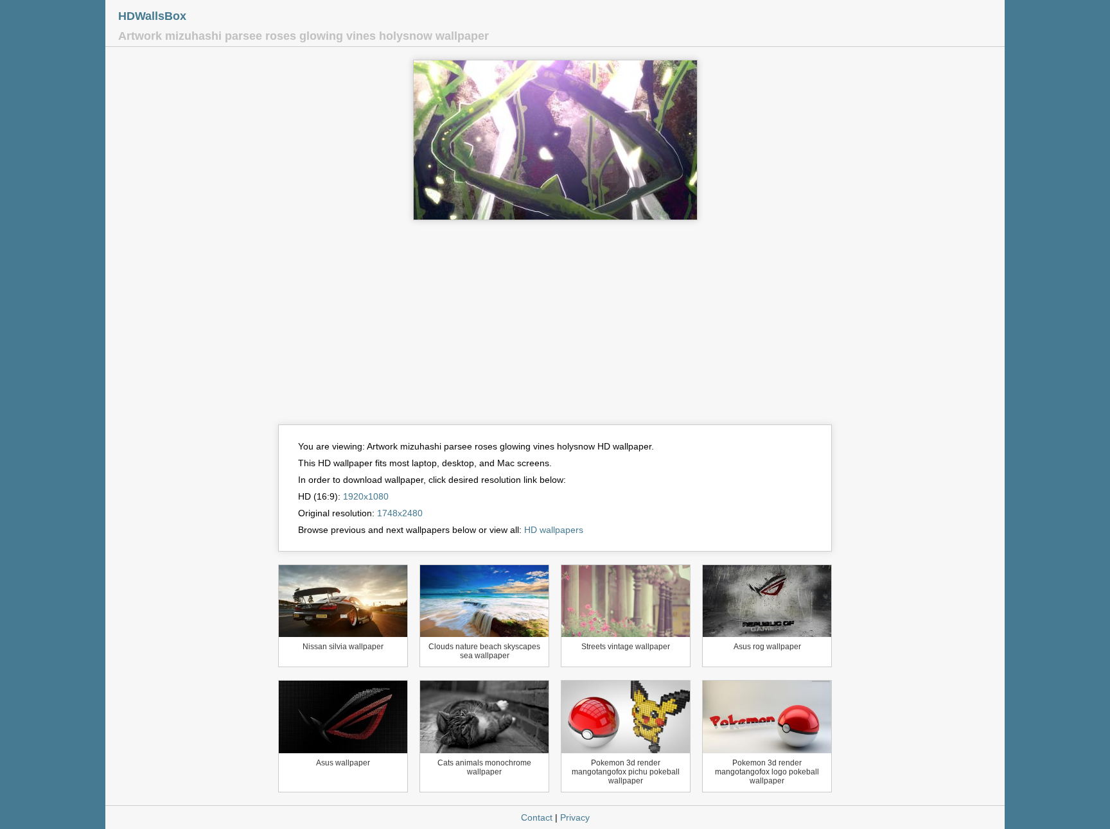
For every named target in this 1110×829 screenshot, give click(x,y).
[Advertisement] (555, 328)
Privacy (575, 817)
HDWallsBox (152, 16)
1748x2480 (400, 513)
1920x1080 (366, 496)
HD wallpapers (553, 530)
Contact (536, 817)
